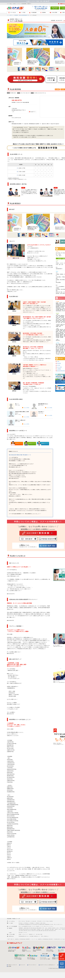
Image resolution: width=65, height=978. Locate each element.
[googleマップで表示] (32, 111)
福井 (32, 929)
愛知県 (35, 929)
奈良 (19, 930)
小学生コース (22, 923)
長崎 (45, 930)
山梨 (26, 929)
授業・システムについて (24, 934)
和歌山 (22, 930)
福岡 (41, 930)
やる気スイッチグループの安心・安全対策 (45, 921)
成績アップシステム (40, 926)
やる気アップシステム (32, 926)
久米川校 (58, 365)
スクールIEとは (12, 12)
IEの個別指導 (33, 12)
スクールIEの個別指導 (23, 926)
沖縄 (54, 930)
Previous (9, 57)
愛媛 (39, 930)
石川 (30, 929)
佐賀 (43, 930)
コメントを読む (26, 407)
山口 (31, 930)
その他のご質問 (39, 934)
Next (59, 69)
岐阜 (46, 929)
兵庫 (63, 929)
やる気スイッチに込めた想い (31, 921)
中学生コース (27, 923)
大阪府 (52, 929)
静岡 (48, 929)
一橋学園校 (59, 368)
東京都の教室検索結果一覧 (24, 15)
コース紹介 (23, 12)
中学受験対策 (22, 924)
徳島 (33, 930)
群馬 (19, 929)
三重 (50, 929)
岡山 (26, 930)
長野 (24, 929)
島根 (24, 930)
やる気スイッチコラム (23, 932)
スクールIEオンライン (59, 924)
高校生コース (33, 923)
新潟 (21, 929)
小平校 (58, 361)
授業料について (32, 934)
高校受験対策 (27, 924)
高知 (37, 930)
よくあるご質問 (54, 12)
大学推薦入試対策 (41, 924)
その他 (42, 929)
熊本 (47, 930)
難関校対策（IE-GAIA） (50, 924)
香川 (35, 930)
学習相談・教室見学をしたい (35, 936)
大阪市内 (56, 929)
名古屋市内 (39, 929)
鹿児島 (52, 930)
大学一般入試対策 (34, 924)
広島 (29, 930)
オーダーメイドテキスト (49, 926)
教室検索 (44, 12)
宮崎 (50, 930)
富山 (28, 929)
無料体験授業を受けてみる (24, 936)
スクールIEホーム (10, 15)
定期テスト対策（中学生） (41, 923)
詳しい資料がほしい (45, 936)
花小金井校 (59, 363)
